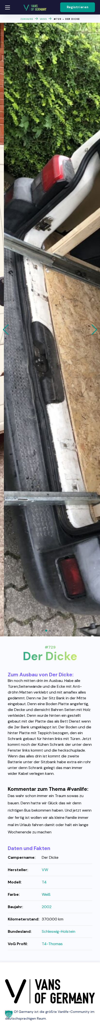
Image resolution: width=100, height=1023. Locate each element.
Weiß (46, 894)
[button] (77, 7)
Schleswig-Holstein (58, 931)
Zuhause (26, 19)
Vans (43, 19)
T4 (44, 882)
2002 (46, 906)
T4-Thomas (52, 943)
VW (45, 869)
